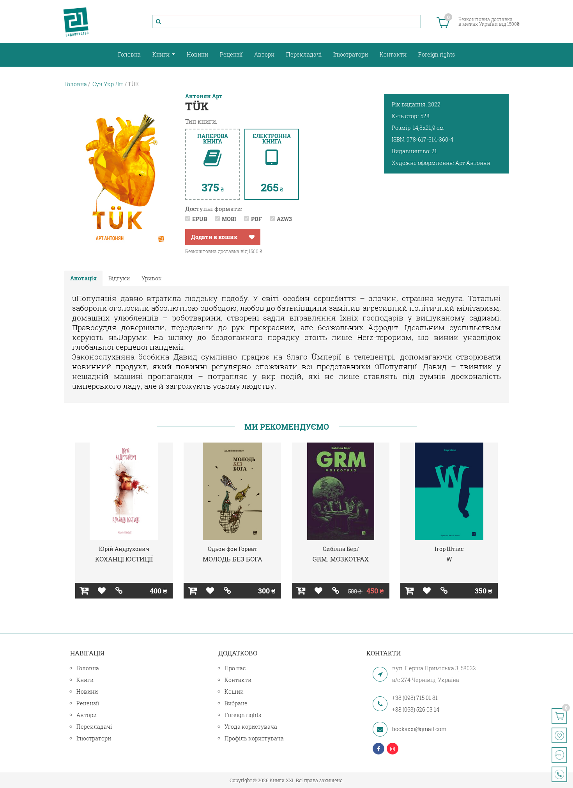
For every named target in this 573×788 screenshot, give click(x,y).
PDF (256, 219)
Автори (264, 54)
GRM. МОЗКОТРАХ (341, 559)
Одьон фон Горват (232, 548)
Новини (197, 54)
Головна (129, 54)
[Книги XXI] (76, 21)
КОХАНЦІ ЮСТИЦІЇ (124, 559)
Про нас (235, 668)
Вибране (236, 703)
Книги (161, 54)
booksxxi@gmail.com (419, 729)
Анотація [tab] (83, 278)
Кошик (234, 691)
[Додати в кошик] (84, 591)
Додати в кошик (214, 237)
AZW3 (284, 219)
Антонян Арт (204, 96)
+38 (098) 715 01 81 (415, 697)
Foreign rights (436, 54)
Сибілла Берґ (341, 548)
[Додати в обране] (251, 237)
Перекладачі (304, 54)
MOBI (229, 219)
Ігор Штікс (449, 548)
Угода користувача (251, 726)
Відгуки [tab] (119, 278)
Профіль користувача (254, 738)
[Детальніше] (119, 591)
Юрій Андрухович (124, 548)
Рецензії (231, 54)
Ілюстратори (350, 54)
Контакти (393, 54)
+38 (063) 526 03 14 (415, 709)
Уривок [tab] (151, 278)
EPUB (199, 219)
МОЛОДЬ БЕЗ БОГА (232, 559)
